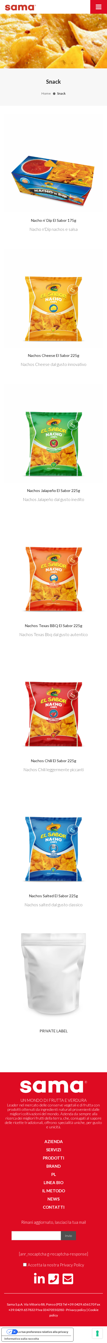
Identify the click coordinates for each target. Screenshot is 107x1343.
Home (46, 93)
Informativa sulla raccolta (21, 1338)
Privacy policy (76, 1310)
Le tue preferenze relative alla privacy (43, 1331)
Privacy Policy (72, 1264)
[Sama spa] (20, 6)
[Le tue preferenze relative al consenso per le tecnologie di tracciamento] (97, 1333)
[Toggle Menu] (98, 7)
